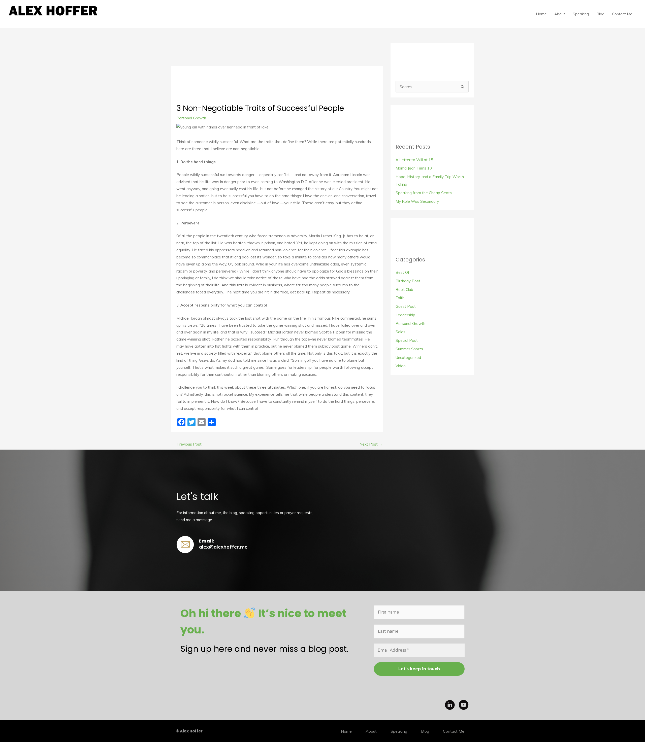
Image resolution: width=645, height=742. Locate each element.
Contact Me (622, 14)
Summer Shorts (409, 349)
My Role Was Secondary (417, 201)
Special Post (407, 340)
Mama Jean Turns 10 (414, 168)
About (559, 14)
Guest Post (406, 306)
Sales (400, 331)
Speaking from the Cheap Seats (424, 192)
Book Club (404, 289)
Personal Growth (191, 118)
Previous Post (187, 444)
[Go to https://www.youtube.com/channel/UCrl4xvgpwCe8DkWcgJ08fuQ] (464, 706)
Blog (600, 14)
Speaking (581, 14)
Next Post (371, 444)
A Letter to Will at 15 (414, 159)
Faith (400, 297)
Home (541, 14)
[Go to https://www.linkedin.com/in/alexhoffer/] (450, 706)
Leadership (405, 315)
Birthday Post (408, 281)
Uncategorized (408, 357)
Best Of (402, 272)
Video (401, 365)
